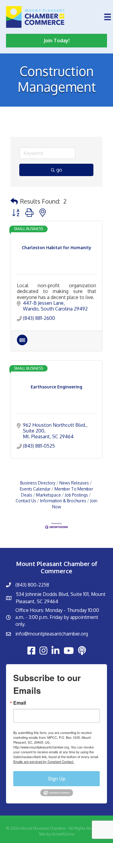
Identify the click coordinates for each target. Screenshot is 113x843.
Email (19, 702)
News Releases (74, 482)
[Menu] (107, 16)
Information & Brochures (63, 500)
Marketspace (48, 494)
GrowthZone (63, 834)
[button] (14, 201)
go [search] (59, 170)
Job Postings (76, 494)
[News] (22, 343)
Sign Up (56, 778)
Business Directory (37, 482)
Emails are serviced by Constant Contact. (43, 761)
